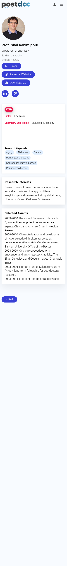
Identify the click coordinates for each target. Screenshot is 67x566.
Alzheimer (23, 152)
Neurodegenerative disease (21, 162)
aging (9, 152)
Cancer (38, 152)
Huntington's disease (17, 157)
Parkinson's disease (17, 168)
